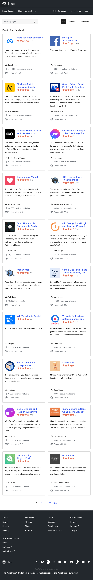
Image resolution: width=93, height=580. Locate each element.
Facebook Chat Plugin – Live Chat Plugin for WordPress (73, 132)
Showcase (29, 517)
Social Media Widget (27, 177)
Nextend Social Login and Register (26, 85)
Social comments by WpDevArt (26, 364)
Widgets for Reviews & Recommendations (73, 317)
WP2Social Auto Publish (29, 316)
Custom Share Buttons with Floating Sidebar (74, 410)
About (5, 517)
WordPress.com (10, 538)
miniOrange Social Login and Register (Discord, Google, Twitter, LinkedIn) (74, 225)
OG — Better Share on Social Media (72, 178)
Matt (5, 542)
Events (73, 522)
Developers (53, 526)
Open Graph (23, 269)
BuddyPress (9, 551)
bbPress (7, 547)
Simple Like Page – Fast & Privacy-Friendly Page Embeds (74, 271)
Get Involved (76, 517)
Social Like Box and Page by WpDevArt (27, 410)
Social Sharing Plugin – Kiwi (24, 456)
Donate (74, 526)
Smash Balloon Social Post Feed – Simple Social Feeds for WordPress (73, 85)
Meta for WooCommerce (30, 37)
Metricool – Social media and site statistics (29, 132)
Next (55, 503)
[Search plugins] (35, 21)
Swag (74, 530)
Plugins (28, 526)
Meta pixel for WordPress (70, 39)
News (5, 522)
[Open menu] (89, 3)
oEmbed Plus (69, 455)
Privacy (5, 530)
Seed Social (68, 362)
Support (51, 522)
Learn (50, 517)
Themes (28, 522)
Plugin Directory (8, 11)
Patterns (29, 530)
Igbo (10, 562)
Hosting (5, 526)
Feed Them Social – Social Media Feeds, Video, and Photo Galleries (27, 225)
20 (50, 503)
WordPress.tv (55, 530)
